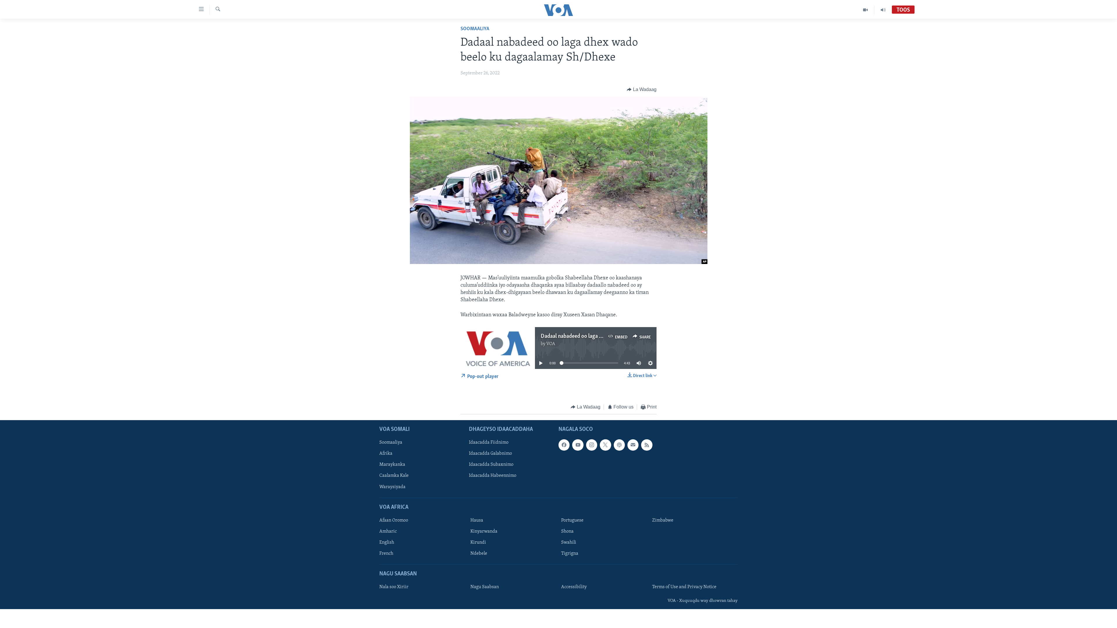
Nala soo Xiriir (393, 587)
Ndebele (478, 553)
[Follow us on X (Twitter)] (605, 445)
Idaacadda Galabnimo (490, 454)
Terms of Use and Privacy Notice (684, 587)
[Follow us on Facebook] (564, 445)
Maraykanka (392, 465)
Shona (567, 531)
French (386, 553)
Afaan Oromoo (393, 520)
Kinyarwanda (483, 531)
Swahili (568, 542)
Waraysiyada (392, 487)
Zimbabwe (662, 520)
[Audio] (883, 10)
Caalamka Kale (394, 476)
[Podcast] (619, 445)
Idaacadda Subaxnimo (491, 465)
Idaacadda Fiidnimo (488, 442)
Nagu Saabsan (484, 587)
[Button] (642, 89)
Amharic (388, 531)
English (386, 542)
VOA (550, 344)
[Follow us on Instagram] (591, 445)
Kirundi (478, 542)
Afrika (385, 454)
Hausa (476, 520)
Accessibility (574, 587)
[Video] (865, 10)
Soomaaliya (474, 29)
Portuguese (572, 520)
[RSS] (646, 445)
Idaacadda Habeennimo (492, 476)
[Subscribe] (632, 445)
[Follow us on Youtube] (577, 445)
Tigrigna (569, 553)
